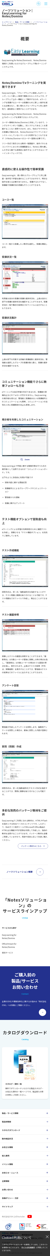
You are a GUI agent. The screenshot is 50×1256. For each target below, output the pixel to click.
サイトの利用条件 (28, 1247)
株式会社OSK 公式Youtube (13, 1216)
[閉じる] (47, 1236)
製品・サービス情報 (22, 22)
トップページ (6, 22)
